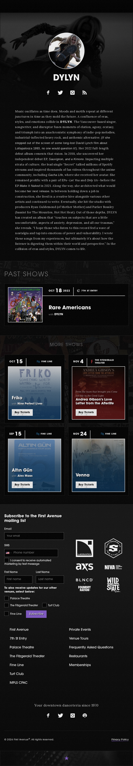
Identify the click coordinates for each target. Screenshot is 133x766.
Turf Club (53, 605)
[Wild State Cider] (113, 585)
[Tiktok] (84, 92)
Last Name (43, 572)
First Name (11, 572)
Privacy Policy (120, 740)
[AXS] (84, 567)
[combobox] (8, 553)
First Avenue (19, 630)
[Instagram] (72, 92)
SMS (7, 545)
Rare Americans (70, 307)
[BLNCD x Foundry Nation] (84, 584)
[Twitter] (60, 92)
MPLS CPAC (19, 683)
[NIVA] (113, 567)
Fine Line (16, 614)
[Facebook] (48, 92)
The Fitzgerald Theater (24, 605)
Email (8, 529)
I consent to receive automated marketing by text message (27, 562)
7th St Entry (18, 638)
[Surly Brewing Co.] (113, 548)
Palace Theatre (20, 598)
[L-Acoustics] (84, 548)
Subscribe (36, 614)
